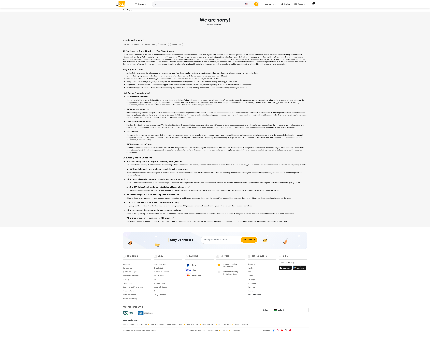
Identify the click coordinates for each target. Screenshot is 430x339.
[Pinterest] (290, 330)
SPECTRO (163, 44)
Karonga (251, 287)
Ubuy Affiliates (160, 295)
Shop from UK (142, 324)
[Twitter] (286, 330)
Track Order (128, 283)
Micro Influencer (129, 295)
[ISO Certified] (145, 313)
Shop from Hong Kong (175, 324)
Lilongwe (251, 264)
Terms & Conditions (197, 330)
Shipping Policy (129, 291)
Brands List (158, 268)
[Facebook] (274, 330)
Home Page (127, 10)
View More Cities (254, 295)
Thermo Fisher (149, 44)
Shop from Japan (156, 324)
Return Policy (159, 276)
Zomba (250, 276)
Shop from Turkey (224, 324)
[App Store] (285, 268)
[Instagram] (278, 330)
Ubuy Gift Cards (160, 287)
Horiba (137, 44)
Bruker (126, 44)
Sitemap (126, 279)
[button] (270, 4)
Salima (250, 291)
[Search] (256, 4)
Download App (160, 264)
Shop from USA (128, 324)
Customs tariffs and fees (133, 287)
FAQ (155, 279)
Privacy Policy (213, 330)
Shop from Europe (241, 324)
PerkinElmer (176, 44)
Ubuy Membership (130, 298)
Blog (156, 291)
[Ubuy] (120, 4)
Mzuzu (250, 272)
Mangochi (252, 283)
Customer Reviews (161, 272)
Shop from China (208, 324)
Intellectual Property (131, 276)
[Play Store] (299, 268)
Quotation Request (130, 272)
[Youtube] (282, 330)
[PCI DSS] (128, 313)
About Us (126, 264)
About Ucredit (159, 283)
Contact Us (127, 268)
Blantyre (251, 268)
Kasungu (251, 279)
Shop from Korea (192, 324)
